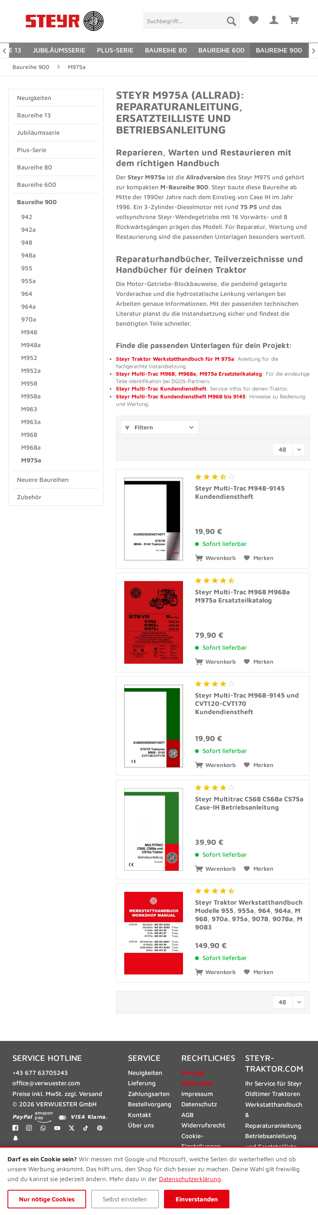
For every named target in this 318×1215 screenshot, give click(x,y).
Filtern (143, 427)
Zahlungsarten (149, 1093)
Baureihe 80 (34, 167)
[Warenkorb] (294, 18)
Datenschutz (199, 1104)
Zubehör (29, 496)
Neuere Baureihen (43, 479)
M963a (31, 421)
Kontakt (139, 1114)
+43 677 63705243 (40, 1072)
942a (28, 229)
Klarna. (97, 1117)
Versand (90, 1093)
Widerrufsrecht (203, 1125)
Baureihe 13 (34, 115)
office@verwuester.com (46, 1082)
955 (26, 268)
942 (26, 216)
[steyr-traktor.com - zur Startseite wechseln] (64, 21)
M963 (29, 408)
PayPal (22, 1117)
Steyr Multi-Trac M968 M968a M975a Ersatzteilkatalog (242, 596)
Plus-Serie (31, 149)
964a (28, 306)
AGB (187, 1114)
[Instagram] (29, 1127)
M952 (29, 357)
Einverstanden (197, 1199)
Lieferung (142, 1082)
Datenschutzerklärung (190, 1178)
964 (26, 293)
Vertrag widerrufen (197, 1078)
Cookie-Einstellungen (201, 1141)
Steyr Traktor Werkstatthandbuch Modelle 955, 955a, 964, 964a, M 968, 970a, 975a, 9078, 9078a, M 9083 (249, 914)
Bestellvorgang (149, 1104)
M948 (29, 332)
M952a (31, 370)
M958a (31, 396)
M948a (31, 344)
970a (28, 319)
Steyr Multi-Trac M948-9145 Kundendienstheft (240, 492)
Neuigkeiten (34, 97)
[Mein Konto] (274, 18)
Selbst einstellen (125, 1199)
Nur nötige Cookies (47, 1199)
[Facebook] (15, 1127)
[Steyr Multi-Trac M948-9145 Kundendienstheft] (153, 519)
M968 (29, 434)
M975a (31, 460)
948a (28, 255)
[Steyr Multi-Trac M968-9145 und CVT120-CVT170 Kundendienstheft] (153, 726)
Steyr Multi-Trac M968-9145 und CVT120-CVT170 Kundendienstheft (247, 703)
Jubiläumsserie (38, 132)
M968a (31, 447)
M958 (29, 383)
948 (26, 242)
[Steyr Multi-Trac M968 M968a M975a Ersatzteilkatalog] (153, 622)
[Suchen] (231, 20)
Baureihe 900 (37, 201)
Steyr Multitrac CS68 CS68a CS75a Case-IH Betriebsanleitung (249, 803)
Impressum (197, 1093)
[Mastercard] (62, 1117)
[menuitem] (191, 20)
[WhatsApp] (43, 1127)
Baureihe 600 (36, 184)
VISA (77, 1117)
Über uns (141, 1125)
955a (28, 280)
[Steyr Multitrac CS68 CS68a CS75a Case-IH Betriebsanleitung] (153, 829)
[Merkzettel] (254, 18)
